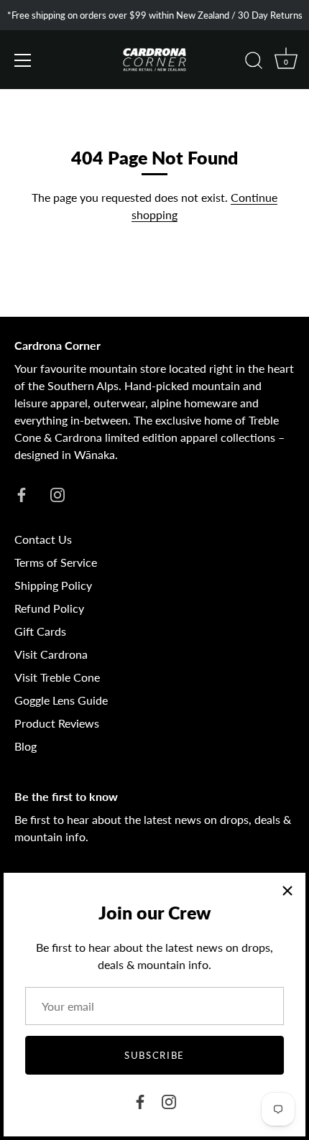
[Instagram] (169, 1100)
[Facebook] (140, 1100)
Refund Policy (49, 608)
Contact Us (43, 539)
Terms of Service (55, 562)
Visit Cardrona (51, 654)
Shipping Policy (53, 585)
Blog (25, 746)
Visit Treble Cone (57, 677)
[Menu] (23, 60)
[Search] (253, 62)
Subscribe (154, 1055)
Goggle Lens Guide (61, 700)
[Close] (287, 891)
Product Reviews (56, 723)
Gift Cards (40, 631)
